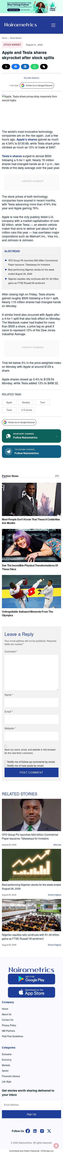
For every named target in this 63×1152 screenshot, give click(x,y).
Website (10, 728)
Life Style (6, 1081)
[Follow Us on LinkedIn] (35, 1130)
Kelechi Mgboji (54, 894)
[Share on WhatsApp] (35, 66)
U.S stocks (26, 410)
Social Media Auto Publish (19, 1150)
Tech (42, 402)
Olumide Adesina (31, 77)
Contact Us (7, 1019)
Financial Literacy (11, 1076)
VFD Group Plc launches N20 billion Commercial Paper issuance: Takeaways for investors (30, 836)
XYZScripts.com (47, 1150)
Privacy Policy (9, 1025)
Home (4, 37)
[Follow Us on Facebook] (28, 1130)
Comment (11, 651)
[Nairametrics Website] (21, 24)
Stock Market (15, 37)
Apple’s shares (26, 139)
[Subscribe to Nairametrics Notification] (56, 1145)
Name (9, 695)
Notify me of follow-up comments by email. (31, 762)
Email (9, 711)
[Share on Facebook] (15, 66)
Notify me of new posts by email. (25, 765)
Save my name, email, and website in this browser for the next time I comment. (30, 751)
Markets (6, 1065)
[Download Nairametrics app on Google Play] (31, 979)
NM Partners (8, 1030)
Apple (9, 402)
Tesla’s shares (12, 156)
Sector (5, 1070)
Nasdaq (26, 402)
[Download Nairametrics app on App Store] (31, 992)
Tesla (9, 410)
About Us (6, 1014)
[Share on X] (6, 66)
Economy (6, 1059)
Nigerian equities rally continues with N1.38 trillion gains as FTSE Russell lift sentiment (30, 936)
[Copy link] (44, 66)
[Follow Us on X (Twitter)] (49, 1130)
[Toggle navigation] (53, 25)
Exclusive (6, 1054)
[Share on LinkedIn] (25, 66)
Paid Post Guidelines (12, 1036)
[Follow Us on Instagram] (42, 1130)
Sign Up (31, 1114)
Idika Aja (57, 844)
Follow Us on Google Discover (39, 85)
